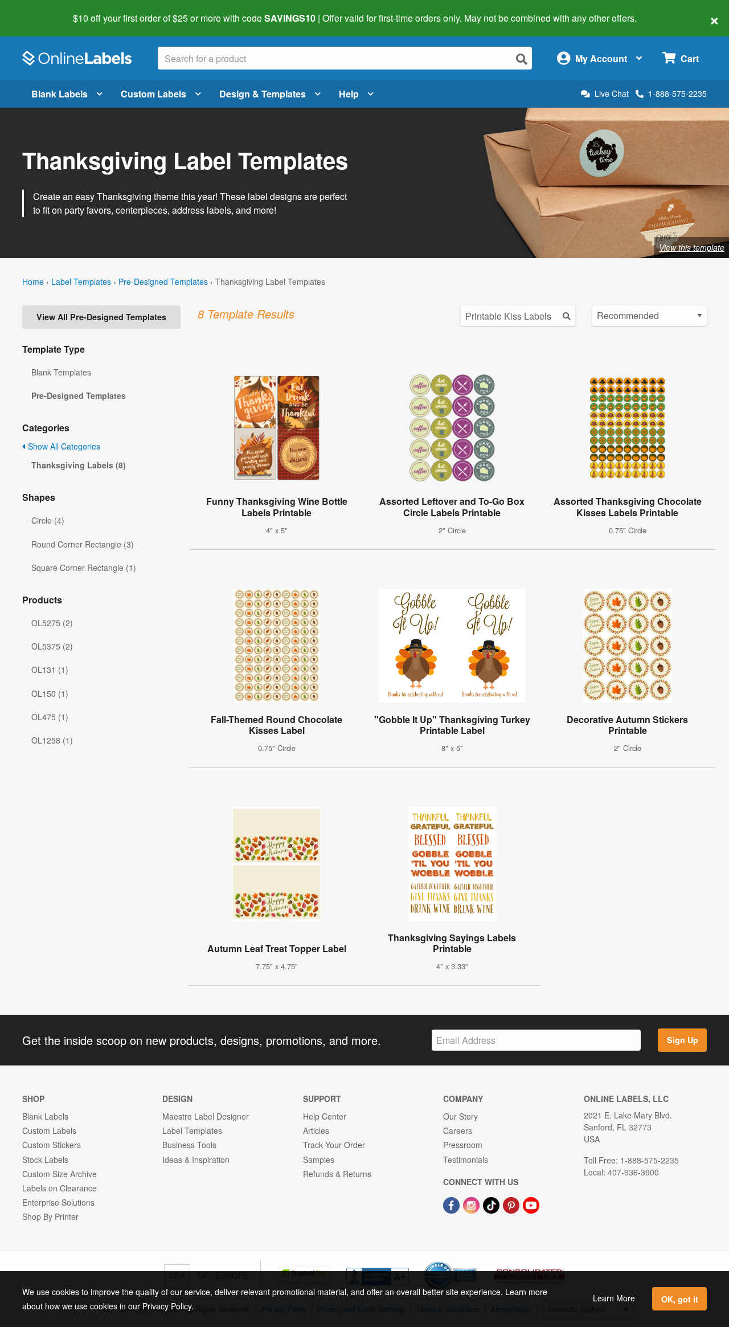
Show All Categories (63, 446)
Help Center (324, 1116)
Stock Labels (45, 1159)
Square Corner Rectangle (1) (83, 567)
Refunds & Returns (337, 1173)
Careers (457, 1130)
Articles (316, 1130)
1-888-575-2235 (677, 93)
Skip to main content (41, 10)
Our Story (460, 1116)
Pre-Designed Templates (163, 281)
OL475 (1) (49, 716)
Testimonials (465, 1159)
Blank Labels (59, 93)
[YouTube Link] (531, 1204)
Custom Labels (153, 93)
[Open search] (521, 59)
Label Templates (81, 281)
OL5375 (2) (52, 646)
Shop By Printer (50, 1216)
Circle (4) (47, 520)
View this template (691, 247)
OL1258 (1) (52, 740)
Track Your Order (334, 1144)
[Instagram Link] (472, 1204)
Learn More (614, 1298)
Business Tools (189, 1144)
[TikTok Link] (492, 1204)
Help (349, 93)
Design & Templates (262, 93)
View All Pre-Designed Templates (101, 316)
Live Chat (612, 93)
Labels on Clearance (59, 1188)
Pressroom (462, 1144)
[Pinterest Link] (512, 1204)
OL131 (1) (49, 669)
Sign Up (682, 1040)
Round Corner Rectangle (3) (82, 544)
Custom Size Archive (59, 1173)
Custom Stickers (51, 1144)
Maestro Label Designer (205, 1116)
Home (33, 281)
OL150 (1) (49, 693)
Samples (318, 1159)
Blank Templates (61, 372)
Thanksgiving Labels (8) (78, 465)
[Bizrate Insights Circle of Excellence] (473, 1262)
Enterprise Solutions (58, 1202)
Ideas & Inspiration (196, 1159)
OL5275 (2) (52, 622)
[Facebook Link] (452, 1204)
